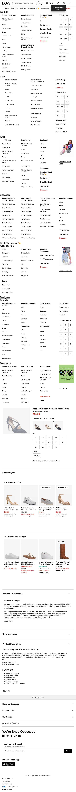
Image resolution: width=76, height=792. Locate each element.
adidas (42, 144)
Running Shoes (26, 62)
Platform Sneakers (8, 219)
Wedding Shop (45, 33)
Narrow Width (63, 49)
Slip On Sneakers (45, 223)
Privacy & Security (7, 778)
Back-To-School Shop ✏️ (46, 16)
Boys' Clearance (45, 370)
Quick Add (12, 522)
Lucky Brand (6, 339)
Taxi (3, 354)
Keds (22, 322)
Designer (53, 8)
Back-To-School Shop (65, 163)
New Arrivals (44, 37)
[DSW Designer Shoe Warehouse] (6, 3)
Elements (43, 315)
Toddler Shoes (6, 144)
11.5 (58, 111)
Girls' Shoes (25, 166)
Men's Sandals (35, 113)
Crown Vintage (64, 307)
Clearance (43, 41)
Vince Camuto (6, 358)
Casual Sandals (26, 19)
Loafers (4, 51)
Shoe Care (24, 268)
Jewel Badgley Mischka (45, 327)
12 (61, 44)
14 (58, 116)
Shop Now (63, 388)
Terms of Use (6, 781)
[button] (18, 487)
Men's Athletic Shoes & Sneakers (37, 81)
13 (67, 111)
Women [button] (7, 8)
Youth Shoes (6, 148)
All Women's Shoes (9, 15)
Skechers (43, 163)
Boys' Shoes (25, 140)
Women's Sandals (27, 15)
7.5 (66, 29)
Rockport (43, 339)
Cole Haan (5, 324)
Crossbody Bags (7, 260)
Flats (3, 39)
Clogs (4, 32)
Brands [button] (59, 8)
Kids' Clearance (45, 366)
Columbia (43, 311)
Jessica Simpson (7, 335)
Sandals (4, 60)
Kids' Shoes (6, 140)
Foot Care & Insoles (27, 260)
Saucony (24, 337)
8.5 (61, 34)
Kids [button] (16, 8)
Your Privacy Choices (12, 787)
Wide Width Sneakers (37, 108)
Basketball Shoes (36, 85)
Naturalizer (5, 343)
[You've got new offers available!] (58, 3)
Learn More (8, 621)
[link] (11, 510)
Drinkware (24, 257)
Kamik (42, 332)
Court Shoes (34, 89)
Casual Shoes (6, 28)
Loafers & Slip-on (26, 391)
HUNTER (43, 322)
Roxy (3, 347)
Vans (22, 349)
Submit (68, 751)
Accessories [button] (45, 8)
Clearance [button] (66, 8)
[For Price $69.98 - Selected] (58, 425)
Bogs (41, 307)
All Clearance (45, 396)
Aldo (3, 309)
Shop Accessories (65, 271)
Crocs (42, 151)
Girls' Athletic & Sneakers (45, 210)
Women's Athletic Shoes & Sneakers (27, 46)
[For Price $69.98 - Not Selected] (38, 425)
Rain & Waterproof (8, 170)
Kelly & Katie (63, 311)
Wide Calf (62, 60)
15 (62, 116)
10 (61, 39)
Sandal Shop (44, 25)
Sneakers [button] (22, 8)
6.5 (70, 25)
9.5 (70, 34)
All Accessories (26, 249)
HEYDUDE (43, 318)
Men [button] (12, 8)
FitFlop (4, 332)
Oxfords (7, 112)
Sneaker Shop (64, 230)
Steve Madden (6, 351)
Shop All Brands (65, 320)
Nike (41, 155)
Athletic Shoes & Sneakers (7, 20)
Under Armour (25, 345)
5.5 (61, 25)
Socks (4, 281)
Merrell (42, 335)
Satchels (5, 264)
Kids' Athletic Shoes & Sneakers (47, 199)
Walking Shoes (25, 70)
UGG (41, 350)
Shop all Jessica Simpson (41, 411)
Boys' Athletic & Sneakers (45, 205)
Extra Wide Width (61, 132)
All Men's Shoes (11, 80)
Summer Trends (46, 29)
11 (70, 39)
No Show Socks (7, 292)
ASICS (61, 206)
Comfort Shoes (7, 36)
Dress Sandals (25, 23)
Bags (4, 249)
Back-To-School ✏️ (33, 8)
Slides (23, 34)
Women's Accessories (44, 250)
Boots (4, 24)
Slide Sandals (34, 125)
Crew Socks (6, 289)
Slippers (4, 68)
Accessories (44, 168)
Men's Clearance (27, 366)
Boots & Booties (7, 376)
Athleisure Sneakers (27, 51)
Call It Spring (6, 317)
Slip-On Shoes (6, 64)
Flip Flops (24, 26)
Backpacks (5, 253)
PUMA (42, 159)
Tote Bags (5, 272)
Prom (42, 21)
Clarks (4, 320)
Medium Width (63, 53)
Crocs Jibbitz (25, 253)
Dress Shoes (9, 100)
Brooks (23, 315)
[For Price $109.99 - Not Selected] (48, 425)
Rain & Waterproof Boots (8, 55)
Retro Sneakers (7, 223)
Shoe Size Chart (46, 182)
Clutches (5, 257)
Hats (22, 264)
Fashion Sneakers (26, 58)
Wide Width (62, 56)
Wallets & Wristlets (8, 275)
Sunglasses (24, 275)
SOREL (42, 343)
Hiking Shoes (6, 47)
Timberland (43, 347)
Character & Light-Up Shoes (9, 161)
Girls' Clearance (45, 374)
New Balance (63, 213)
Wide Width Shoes (8, 181)
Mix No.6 (62, 315)
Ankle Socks (6, 285)
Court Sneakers (26, 55)
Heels (4, 43)
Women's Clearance (9, 366)
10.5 (65, 39)
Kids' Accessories (46, 259)
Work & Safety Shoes (9, 71)
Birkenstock (6, 313)
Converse (43, 148)
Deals (42, 400)
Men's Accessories (47, 255)
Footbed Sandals (26, 30)
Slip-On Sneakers (26, 66)
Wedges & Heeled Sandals (26, 39)
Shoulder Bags (6, 268)
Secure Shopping (7, 784)
